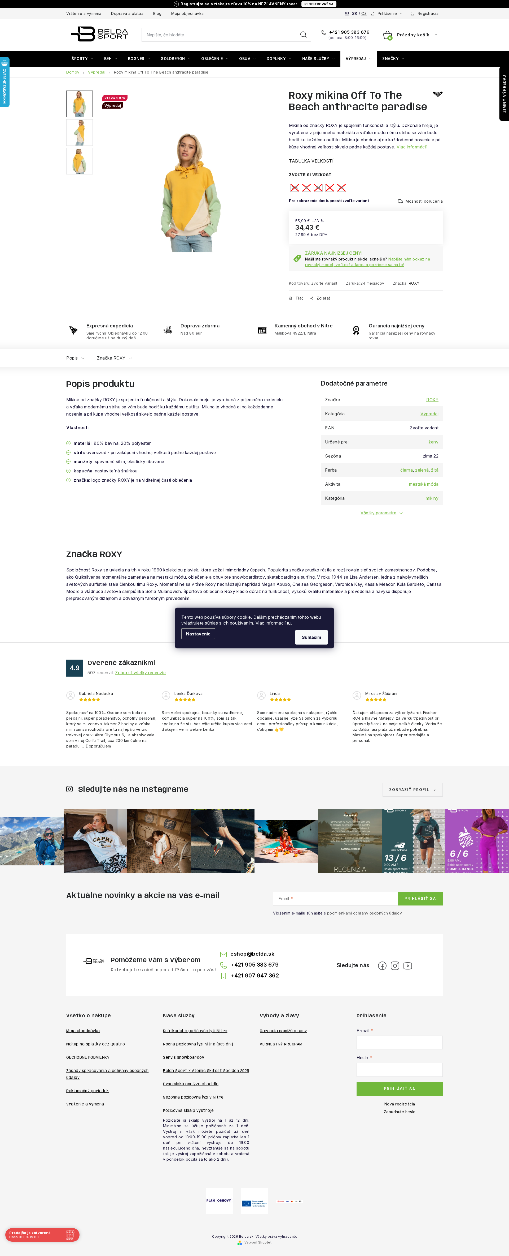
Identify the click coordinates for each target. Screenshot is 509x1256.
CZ (364, 13)
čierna (406, 470)
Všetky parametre (378, 512)
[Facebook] (382, 966)
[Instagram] (395, 966)
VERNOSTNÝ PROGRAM (281, 1044)
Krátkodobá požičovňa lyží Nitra (195, 1031)
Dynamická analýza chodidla (190, 1084)
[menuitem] (82, 59)
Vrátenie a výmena (84, 13)
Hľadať (303, 35)
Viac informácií (412, 146)
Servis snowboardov (183, 1058)
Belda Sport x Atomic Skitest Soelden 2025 (206, 1071)
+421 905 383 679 (349, 32)
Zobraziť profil (409, 789)
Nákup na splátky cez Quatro (95, 1044)
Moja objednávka (187, 13)
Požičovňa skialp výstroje (188, 1111)
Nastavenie (198, 633)
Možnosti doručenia (424, 201)
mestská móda (423, 484)
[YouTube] (407, 966)
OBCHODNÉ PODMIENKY (87, 1058)
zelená (422, 470)
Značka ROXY (111, 358)
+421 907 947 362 (254, 975)
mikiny (432, 498)
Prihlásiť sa (420, 898)
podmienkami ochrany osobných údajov (364, 913)
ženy (433, 442)
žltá (434, 470)
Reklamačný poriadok (87, 1091)
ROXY (414, 283)
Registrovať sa (319, 4)
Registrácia (428, 13)
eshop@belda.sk (252, 954)
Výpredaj (429, 413)
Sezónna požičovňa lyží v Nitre (193, 1097)
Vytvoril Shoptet (257, 1242)
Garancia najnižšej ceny (283, 1031)
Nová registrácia (399, 1104)
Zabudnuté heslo (400, 1111)
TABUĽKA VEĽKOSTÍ (311, 161)
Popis (72, 358)
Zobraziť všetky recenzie (140, 672)
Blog (157, 13)
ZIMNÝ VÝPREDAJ (504, 94)
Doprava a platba (127, 13)
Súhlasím (311, 637)
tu (289, 623)
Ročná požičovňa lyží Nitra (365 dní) (198, 1044)
